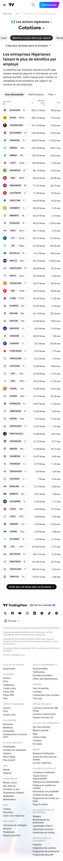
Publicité (37, 844)
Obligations (8, 685)
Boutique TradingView (44, 753)
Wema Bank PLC (25, 185)
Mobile (6, 769)
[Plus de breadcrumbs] (17, 13)
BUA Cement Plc (25, 132)
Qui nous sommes (41, 727)
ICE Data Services (51, 628)
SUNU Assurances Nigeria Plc (25, 471)
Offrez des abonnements (45, 678)
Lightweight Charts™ (43, 825)
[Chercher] (33, 5)
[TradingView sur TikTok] (49, 613)
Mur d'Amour (9, 786)
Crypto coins (9, 688)
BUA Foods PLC (24, 110)
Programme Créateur (13, 792)
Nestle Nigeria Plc (23, 260)
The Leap (37, 698)
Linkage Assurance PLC (25, 358)
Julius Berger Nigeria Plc (23, 524)
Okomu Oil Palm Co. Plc (24, 140)
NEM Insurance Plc (22, 178)
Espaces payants (11, 835)
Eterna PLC (23, 396)
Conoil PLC (23, 388)
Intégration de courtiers (44, 848)
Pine (5, 698)
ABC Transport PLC (24, 554)
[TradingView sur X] (5, 613)
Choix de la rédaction (13, 815)
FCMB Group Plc (22, 298)
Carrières (37, 740)
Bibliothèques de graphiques (41, 821)
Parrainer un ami (11, 789)
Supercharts (9, 668)
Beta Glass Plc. (24, 253)
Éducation (8, 812)
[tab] (31, 38)
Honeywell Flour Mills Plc (25, 268)
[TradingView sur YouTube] (20, 613)
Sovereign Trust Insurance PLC (25, 501)
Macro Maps (9, 756)
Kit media (37, 743)
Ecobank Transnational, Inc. (22, 238)
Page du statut (40, 804)
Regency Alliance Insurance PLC (24, 486)
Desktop (7, 773)
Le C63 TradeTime (42, 763)
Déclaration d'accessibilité (46, 791)
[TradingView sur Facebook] (12, 613)
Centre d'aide (39, 737)
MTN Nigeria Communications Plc (22, 117)
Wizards (7, 828)
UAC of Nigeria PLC (22, 509)
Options (7, 753)
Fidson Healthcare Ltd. (23, 418)
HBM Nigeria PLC (23, 155)
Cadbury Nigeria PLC (24, 343)
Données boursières (42, 675)
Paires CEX (8, 691)
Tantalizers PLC (25, 569)
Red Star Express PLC (25, 561)
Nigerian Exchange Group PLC (24, 170)
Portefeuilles (9, 746)
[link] (28, 45)
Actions (6, 678)
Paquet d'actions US (43, 717)
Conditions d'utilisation (44, 772)
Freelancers (9, 832)
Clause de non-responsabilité (40, 777)
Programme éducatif (43, 854)
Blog (35, 733)
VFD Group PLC (24, 463)
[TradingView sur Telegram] (42, 613)
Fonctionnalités (40, 668)
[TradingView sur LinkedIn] (34, 613)
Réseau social (10, 782)
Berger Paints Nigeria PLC (23, 448)
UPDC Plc (22, 516)
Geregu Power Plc (23, 147)
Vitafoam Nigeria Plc (24, 366)
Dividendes (8, 731)
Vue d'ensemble (41, 688)
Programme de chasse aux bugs (46, 799)
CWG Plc (22, 381)
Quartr (9, 650)
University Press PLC (22, 546)
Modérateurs (9, 799)
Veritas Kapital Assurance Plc (25, 426)
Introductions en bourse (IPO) (15, 735)
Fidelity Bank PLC (24, 200)
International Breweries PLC (23, 305)
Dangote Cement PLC (24, 223)
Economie (8, 724)
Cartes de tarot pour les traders (44, 758)
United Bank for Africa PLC (22, 290)
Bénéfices (8, 727)
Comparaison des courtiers (46, 695)
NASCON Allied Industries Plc (23, 320)
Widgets (37, 816)
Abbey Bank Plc (25, 411)
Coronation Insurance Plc (22, 275)
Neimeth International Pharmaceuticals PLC (23, 494)
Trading (7, 809)
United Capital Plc (22, 163)
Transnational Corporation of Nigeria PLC (25, 283)
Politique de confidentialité (46, 782)
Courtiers (37, 691)
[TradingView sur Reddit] (56, 613)
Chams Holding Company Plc (23, 531)
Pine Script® (9, 760)
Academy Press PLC (24, 539)
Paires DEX (8, 695)
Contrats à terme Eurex (44, 714)
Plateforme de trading (44, 832)
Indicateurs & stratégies (15, 825)
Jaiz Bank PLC (24, 336)
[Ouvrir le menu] (4, 5)
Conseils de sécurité (43, 794)
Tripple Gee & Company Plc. (24, 576)
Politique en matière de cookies (44, 786)
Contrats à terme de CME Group (45, 709)
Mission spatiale (40, 730)
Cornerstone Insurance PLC (24, 208)
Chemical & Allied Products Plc (22, 373)
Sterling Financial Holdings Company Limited (25, 351)
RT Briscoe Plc (24, 403)
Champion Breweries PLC (24, 456)
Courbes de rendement (14, 750)
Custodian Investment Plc (25, 193)
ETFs (5, 681)
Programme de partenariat (46, 851)
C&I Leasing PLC (24, 478)
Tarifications (39, 672)
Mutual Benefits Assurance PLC (24, 215)
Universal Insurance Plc (25, 441)
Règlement (8, 796)
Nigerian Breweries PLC (22, 245)
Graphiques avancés (43, 829)
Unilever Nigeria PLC (24, 328)
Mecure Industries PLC (23, 313)
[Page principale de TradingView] (11, 5)
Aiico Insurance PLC (22, 230)
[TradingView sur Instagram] (27, 613)
